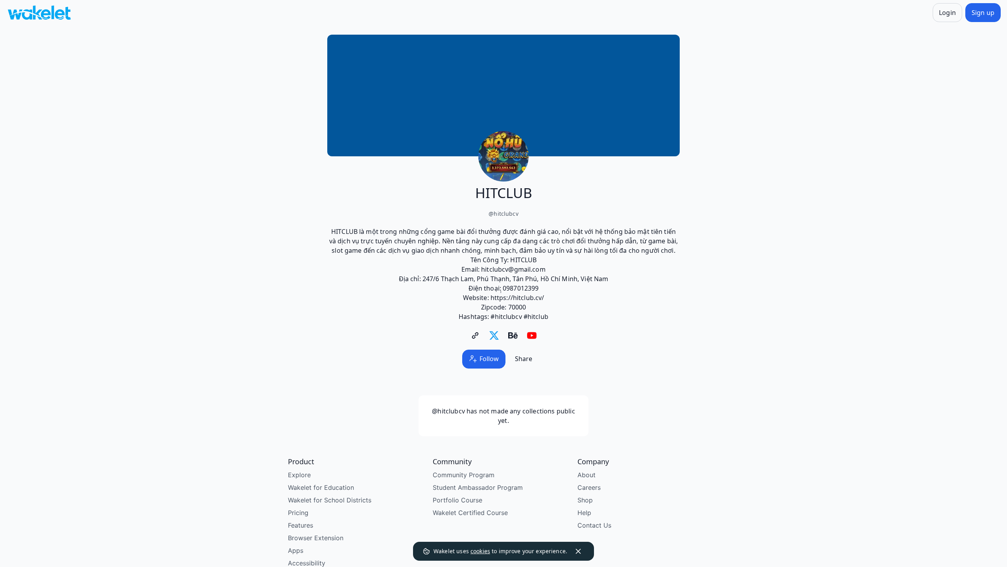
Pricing (298, 513)
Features (300, 525)
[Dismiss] (578, 551)
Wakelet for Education (321, 487)
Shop (585, 500)
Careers (589, 487)
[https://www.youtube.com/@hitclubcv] (532, 335)
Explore (299, 475)
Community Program (463, 475)
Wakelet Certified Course (470, 513)
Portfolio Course (457, 500)
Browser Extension (315, 538)
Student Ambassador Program (478, 487)
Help (584, 513)
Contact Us (594, 525)
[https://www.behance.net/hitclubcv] (513, 335)
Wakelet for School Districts (329, 500)
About (586, 475)
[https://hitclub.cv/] (475, 335)
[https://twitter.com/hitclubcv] (494, 335)
